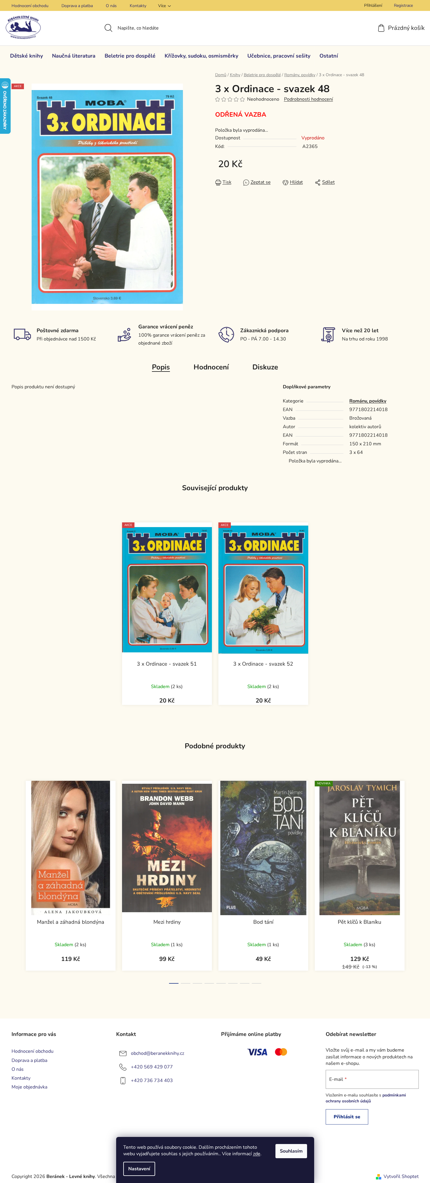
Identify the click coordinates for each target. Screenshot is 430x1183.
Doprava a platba (77, 6)
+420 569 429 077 (152, 1067)
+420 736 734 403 (152, 1080)
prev (16, 880)
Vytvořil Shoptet (401, 1176)
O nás (111, 6)
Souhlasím (291, 1151)
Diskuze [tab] (265, 367)
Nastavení (139, 1169)
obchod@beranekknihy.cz (157, 1053)
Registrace (403, 5)
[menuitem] (26, 56)
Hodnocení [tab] (211, 367)
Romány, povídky (367, 401)
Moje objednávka (29, 1087)
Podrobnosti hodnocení (308, 99)
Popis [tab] (161, 367)
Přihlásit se (347, 1117)
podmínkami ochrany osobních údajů (366, 1098)
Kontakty (138, 6)
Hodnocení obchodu (30, 6)
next (414, 880)
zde (256, 1154)
